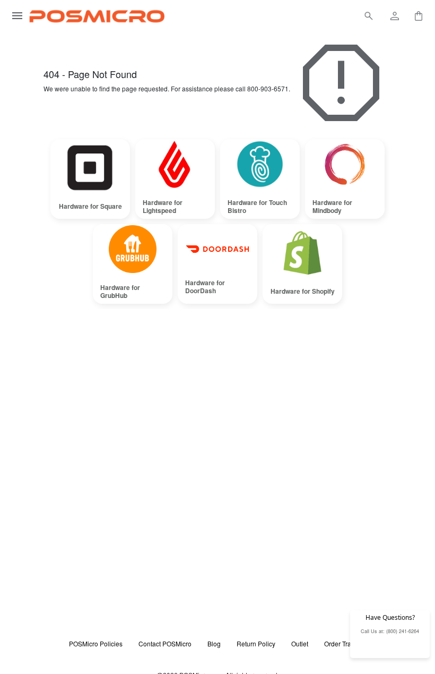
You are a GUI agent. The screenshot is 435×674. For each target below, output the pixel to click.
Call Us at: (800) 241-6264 (390, 631)
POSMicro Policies (96, 643)
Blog (214, 643)
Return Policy (256, 643)
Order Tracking (345, 643)
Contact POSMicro (165, 643)
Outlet (299, 643)
